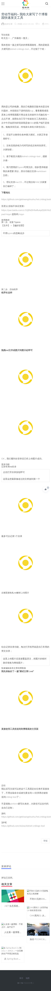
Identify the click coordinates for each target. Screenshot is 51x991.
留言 (21, 978)
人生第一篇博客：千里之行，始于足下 (22, 932)
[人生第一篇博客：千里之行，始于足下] (12, 926)
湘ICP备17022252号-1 (25, 983)
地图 (28, 978)
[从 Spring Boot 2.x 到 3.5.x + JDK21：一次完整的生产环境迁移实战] (12, 951)
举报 (45, 841)
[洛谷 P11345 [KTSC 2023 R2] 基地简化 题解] (38, 929)
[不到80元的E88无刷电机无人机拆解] (38, 892)
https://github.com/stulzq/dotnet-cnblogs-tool (23, 826)
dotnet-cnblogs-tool (19, 49)
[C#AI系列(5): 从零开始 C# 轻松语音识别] (38, 909)
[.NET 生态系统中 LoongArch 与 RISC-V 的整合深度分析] (12, 896)
